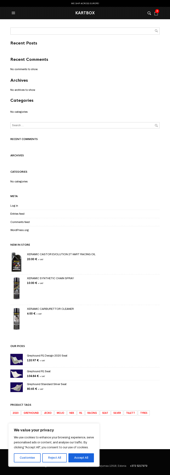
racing (92, 413)
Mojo (60, 413)
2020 (15, 413)
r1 (80, 413)
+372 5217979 (138, 465)
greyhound (31, 413)
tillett (130, 413)
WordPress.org (19, 230)
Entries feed (17, 213)
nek (71, 413)
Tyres (143, 413)
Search (156, 30)
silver (117, 413)
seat (105, 413)
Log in (14, 205)
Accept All (81, 457)
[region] (54, 445)
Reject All (54, 457)
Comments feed (20, 222)
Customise (27, 457)
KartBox (85, 13)
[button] (13, 13)
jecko (48, 413)
